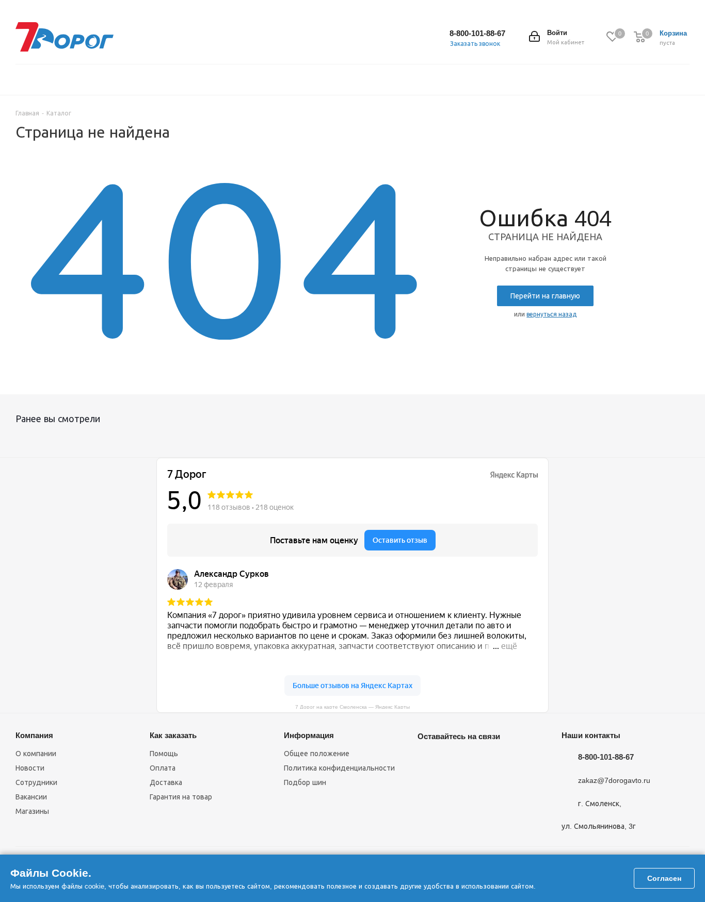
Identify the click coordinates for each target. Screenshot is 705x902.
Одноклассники (479, 760)
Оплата (162, 768)
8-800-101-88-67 (477, 33)
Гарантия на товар (181, 797)
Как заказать (173, 735)
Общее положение (316, 753)
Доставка (166, 782)
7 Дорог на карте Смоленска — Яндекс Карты (352, 706)
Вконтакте (428, 760)
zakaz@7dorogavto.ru (614, 781)
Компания (34, 735)
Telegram (453, 760)
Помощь (164, 753)
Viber (505, 760)
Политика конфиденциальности (339, 768)
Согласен (664, 878)
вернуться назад (551, 314)
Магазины (32, 811)
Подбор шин (305, 782)
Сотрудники (36, 782)
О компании (35, 753)
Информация (309, 735)
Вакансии (31, 797)
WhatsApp (428, 786)
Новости (29, 768)
